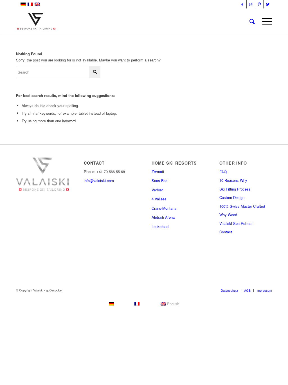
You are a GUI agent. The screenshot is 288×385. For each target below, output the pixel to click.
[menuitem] (252, 21)
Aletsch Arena (163, 217)
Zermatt (158, 171)
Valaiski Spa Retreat (236, 223)
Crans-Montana (164, 208)
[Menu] (265, 21)
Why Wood (228, 214)
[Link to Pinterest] (259, 4)
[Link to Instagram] (251, 4)
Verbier (157, 190)
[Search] (252, 21)
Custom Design (231, 197)
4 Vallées (159, 199)
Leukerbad (160, 226)
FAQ (223, 171)
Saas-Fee (159, 180)
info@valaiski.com (99, 180)
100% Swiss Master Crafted (242, 206)
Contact (225, 231)
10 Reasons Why (233, 180)
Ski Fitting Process (235, 189)
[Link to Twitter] (268, 4)
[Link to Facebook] (242, 4)
